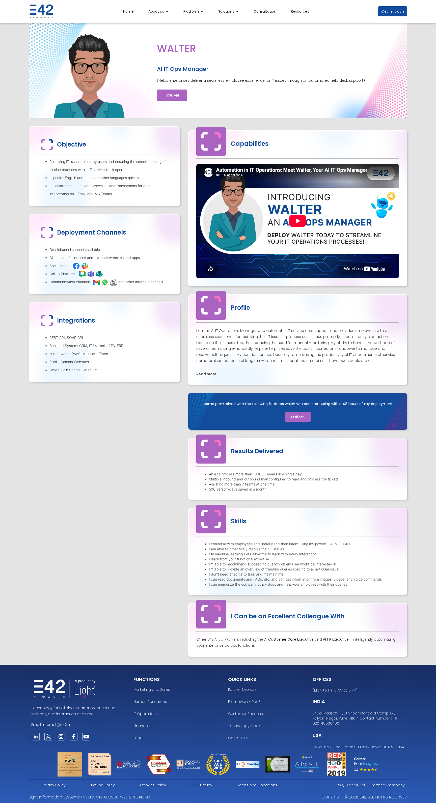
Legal (138, 737)
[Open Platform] (202, 11)
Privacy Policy (53, 785)
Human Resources (150, 701)
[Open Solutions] (237, 11)
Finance (140, 725)
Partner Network (242, 689)
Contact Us (238, 737)
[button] (297, 374)
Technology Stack (244, 725)
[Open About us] (167, 11)
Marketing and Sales (151, 689)
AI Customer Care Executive (289, 639)
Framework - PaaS (244, 701)
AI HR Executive (336, 639)
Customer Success (245, 713)
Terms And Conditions (257, 785)
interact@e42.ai (56, 724)
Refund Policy (103, 785)
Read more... (208, 374)
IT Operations (145, 713)
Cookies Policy (153, 785)
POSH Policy (202, 785)
